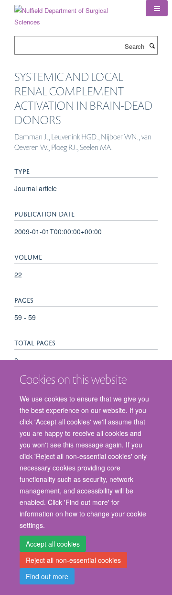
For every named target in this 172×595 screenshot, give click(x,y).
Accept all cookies (53, 544)
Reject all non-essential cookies (73, 560)
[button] (157, 8)
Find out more (47, 576)
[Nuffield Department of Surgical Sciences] (72, 12)
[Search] (152, 45)
